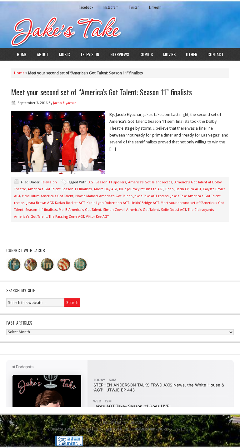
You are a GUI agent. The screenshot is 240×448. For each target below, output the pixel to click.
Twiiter (134, 7)
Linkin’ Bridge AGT (145, 203)
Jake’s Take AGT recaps (151, 196)
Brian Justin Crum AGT (183, 189)
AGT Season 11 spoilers (107, 182)
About (43, 54)
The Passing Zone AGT (66, 217)
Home (22, 54)
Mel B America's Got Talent (80, 210)
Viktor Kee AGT (97, 217)
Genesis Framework (137, 429)
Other (191, 54)
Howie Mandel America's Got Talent (103, 196)
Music (64, 54)
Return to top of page (123, 423)
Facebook (86, 7)
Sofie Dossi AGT (173, 210)
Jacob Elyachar (64, 103)
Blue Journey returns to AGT (141, 189)
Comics (146, 54)
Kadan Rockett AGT (70, 203)
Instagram (110, 7)
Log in (186, 429)
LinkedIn (155, 7)
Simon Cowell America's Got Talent (131, 210)
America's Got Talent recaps (150, 182)
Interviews (119, 54)
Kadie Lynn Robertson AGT (108, 203)
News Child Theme (97, 429)
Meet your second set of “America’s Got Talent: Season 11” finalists (101, 91)
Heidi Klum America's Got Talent (47, 196)
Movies (169, 54)
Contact (215, 54)
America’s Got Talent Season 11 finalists (60, 189)
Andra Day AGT (105, 189)
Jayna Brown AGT (40, 203)
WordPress (168, 429)
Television (89, 54)
